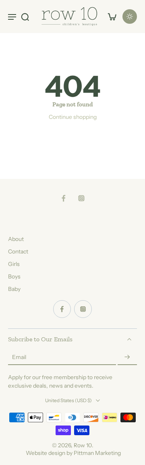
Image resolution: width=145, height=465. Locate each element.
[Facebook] (63, 198)
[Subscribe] (127, 357)
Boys (14, 276)
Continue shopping (73, 117)
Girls (14, 264)
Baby (14, 289)
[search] (25, 16)
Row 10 (83, 445)
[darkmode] (129, 16)
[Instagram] (81, 198)
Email (19, 357)
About (16, 239)
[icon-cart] (112, 16)
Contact (18, 251)
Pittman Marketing (97, 453)
